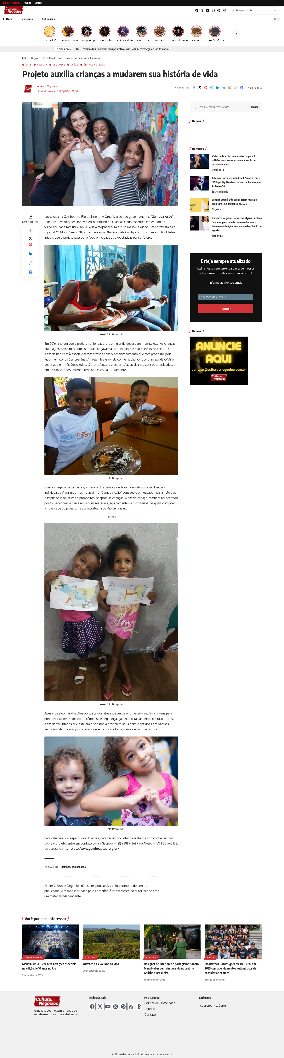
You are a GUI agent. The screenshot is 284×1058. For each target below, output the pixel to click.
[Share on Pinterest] (205, 88)
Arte (28, 65)
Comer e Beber (33, 957)
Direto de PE (218, 169)
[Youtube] (208, 10)
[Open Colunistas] (57, 19)
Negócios (216, 209)
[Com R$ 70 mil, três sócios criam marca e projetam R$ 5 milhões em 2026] (199, 205)
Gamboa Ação (162, 217)
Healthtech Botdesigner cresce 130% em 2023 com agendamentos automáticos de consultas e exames (230, 968)
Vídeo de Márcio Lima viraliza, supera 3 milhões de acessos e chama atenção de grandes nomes (234, 160)
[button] (226, 49)
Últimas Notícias (94, 65)
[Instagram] (213, 10)
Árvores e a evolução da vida (101, 964)
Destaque (59, 65)
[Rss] (131, 1006)
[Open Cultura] (14, 19)
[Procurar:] (221, 107)
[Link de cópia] (235, 88)
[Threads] (224, 10)
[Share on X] (199, 88)
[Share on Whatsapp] (211, 88)
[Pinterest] (219, 10)
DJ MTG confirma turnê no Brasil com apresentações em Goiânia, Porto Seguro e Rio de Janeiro (121, 49)
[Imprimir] (241, 88)
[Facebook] (196, 10)
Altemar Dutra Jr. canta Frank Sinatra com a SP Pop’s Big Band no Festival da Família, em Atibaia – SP (236, 182)
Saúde (74, 65)
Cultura (42, 65)
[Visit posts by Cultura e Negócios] (28, 88)
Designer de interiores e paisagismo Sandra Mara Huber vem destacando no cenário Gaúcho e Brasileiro (171, 968)
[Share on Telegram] (223, 88)
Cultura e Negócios (46, 86)
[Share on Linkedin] (217, 88)
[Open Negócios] (35, 19)
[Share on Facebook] (193, 88)
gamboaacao (79, 866)
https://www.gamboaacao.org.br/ (94, 848)
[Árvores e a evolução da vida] (111, 941)
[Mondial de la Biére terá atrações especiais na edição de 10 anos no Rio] (50, 941)
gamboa (65, 866)
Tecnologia (217, 235)
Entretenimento (220, 191)
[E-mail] (229, 88)
